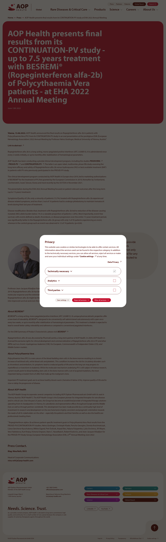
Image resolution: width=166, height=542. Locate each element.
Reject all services (80, 300)
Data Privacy (113, 262)
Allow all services (100, 300)
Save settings (61, 300)
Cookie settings (87, 256)
